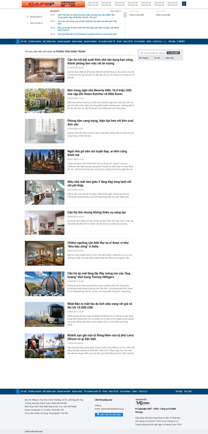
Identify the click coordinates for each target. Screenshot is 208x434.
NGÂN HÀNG (77, 41)
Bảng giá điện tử (36, 17)
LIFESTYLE (157, 41)
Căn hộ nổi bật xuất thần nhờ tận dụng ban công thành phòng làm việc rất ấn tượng (100, 61)
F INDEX (181, 41)
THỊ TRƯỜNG (139, 41)
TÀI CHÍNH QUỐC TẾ (106, 41)
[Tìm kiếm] (173, 52)
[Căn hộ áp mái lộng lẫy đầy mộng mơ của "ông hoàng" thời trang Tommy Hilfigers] (44, 283)
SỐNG (148, 41)
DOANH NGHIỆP (63, 41)
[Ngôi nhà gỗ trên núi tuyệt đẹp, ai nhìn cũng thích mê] (44, 161)
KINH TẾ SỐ (128, 41)
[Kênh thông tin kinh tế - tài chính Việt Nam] (53, 4)
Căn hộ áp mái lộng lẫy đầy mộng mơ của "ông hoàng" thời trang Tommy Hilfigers (98, 275)
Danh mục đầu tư (36, 23)
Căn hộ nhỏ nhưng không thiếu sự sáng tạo (96, 212)
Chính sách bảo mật (33, 431)
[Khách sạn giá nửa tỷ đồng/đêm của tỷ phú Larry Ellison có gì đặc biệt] (44, 345)
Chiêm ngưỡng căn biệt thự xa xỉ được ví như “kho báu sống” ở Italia (98, 244)
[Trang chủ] (17, 41)
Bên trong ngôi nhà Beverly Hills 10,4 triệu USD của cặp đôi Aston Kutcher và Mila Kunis (99, 92)
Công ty (145, 58)
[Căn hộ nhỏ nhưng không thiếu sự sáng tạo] (44, 222)
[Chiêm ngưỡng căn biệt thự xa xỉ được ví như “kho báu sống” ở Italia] (44, 253)
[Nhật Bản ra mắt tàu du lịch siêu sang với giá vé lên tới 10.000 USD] (44, 314)
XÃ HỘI (24, 41)
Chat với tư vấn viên (110, 415)
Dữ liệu (172, 41)
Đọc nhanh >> (116, 11)
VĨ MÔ (119, 41)
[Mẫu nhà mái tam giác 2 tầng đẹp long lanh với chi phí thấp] (44, 192)
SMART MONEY (90, 41)
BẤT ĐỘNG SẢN (49, 41)
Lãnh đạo (170, 58)
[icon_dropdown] (184, 4)
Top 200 (188, 391)
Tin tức (157, 58)
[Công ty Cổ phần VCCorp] (159, 402)
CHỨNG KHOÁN (34, 41)
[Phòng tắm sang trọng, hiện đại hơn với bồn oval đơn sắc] (44, 131)
